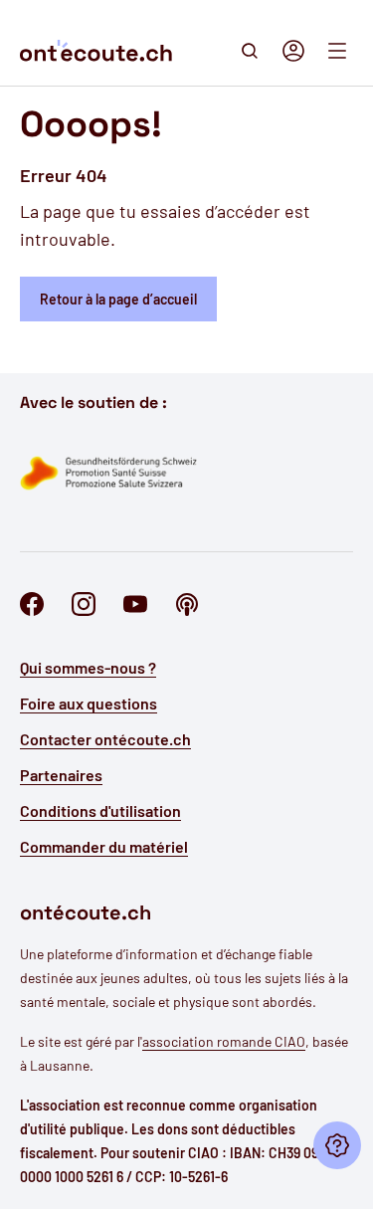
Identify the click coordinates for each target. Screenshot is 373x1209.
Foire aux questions (88, 703)
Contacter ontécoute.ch (105, 738)
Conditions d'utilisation (100, 810)
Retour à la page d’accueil (118, 299)
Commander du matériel (104, 846)
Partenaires (61, 774)
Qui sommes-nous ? (88, 667)
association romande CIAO (223, 1041)
